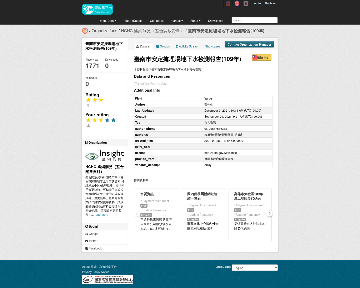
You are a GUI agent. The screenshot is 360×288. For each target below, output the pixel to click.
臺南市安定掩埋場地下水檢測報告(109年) (226, 30)
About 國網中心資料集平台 (99, 266)
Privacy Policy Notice (95, 272)
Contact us (157, 21)
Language (222, 266)
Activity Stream (188, 46)
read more (101, 214)
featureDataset (133, 21)
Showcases (215, 21)
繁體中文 (263, 57)
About (194, 21)
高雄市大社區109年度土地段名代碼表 (248, 196)
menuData (107, 21)
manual (176, 21)
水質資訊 (147, 193)
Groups (164, 46)
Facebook (95, 248)
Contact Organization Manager (249, 44)
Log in (256, 3)
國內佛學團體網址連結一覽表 (202, 196)
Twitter (93, 241)
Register (270, 3)
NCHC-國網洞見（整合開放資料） (152, 30)
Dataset (144, 46)
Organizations (104, 30)
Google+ (94, 234)
